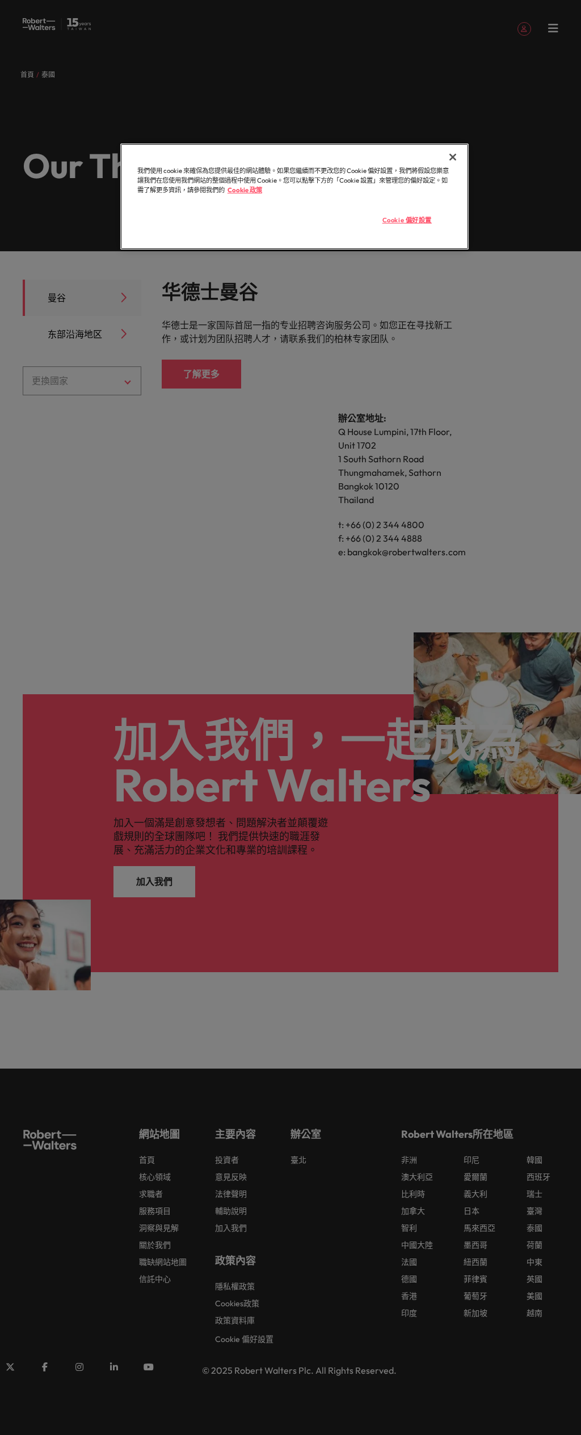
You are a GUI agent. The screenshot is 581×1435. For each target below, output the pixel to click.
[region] (294, 197)
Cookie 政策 (245, 190)
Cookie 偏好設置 (407, 220)
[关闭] (452, 157)
